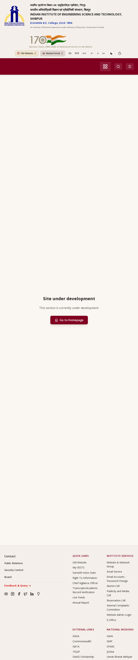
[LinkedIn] (32, 594)
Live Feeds (79, 597)
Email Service (114, 571)
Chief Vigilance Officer (85, 583)
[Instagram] (12, 594)
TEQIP (76, 651)
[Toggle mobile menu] (130, 66)
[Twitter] (25, 594)
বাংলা (84, 53)
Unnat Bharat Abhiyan (119, 656)
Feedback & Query (17, 585)
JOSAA (110, 651)
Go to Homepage (72, 320)
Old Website (80, 562)
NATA (76, 646)
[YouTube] (6, 594)
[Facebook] (19, 594)
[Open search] (118, 66)
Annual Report (81, 602)
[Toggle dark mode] (111, 53)
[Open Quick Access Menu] (105, 66)
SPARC (111, 646)
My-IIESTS (78, 567)
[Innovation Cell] (38, 594)
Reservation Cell (116, 600)
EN (70, 53)
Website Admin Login (119, 614)
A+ (103, 53)
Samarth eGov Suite (84, 572)
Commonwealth (82, 641)
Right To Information (85, 578)
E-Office (111, 620)
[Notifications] (119, 53)
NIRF (109, 641)
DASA (76, 636)
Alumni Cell (113, 586)
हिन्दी (77, 53)
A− (92, 53)
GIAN (110, 636)
